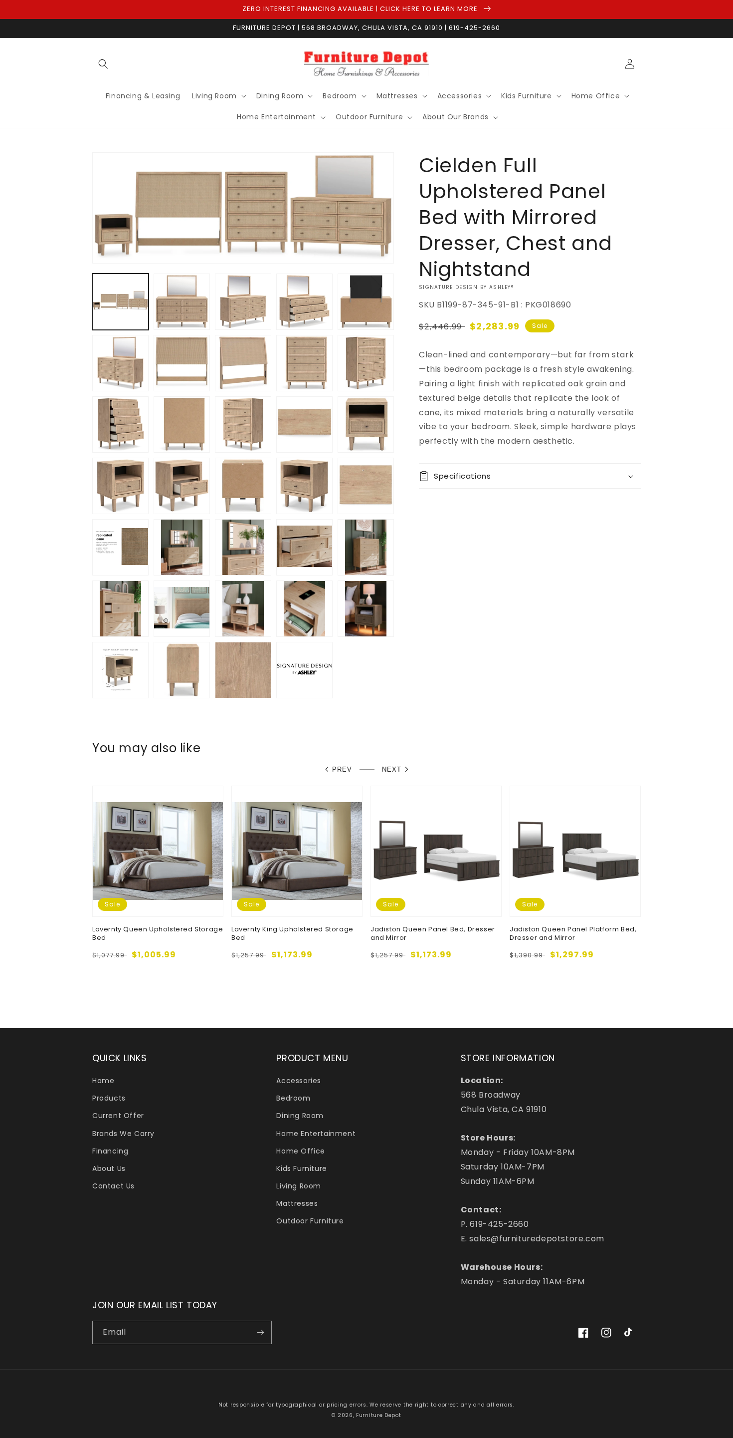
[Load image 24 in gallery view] (304, 547)
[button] (103, 64)
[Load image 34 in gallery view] (304, 670)
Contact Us (113, 1186)
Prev (342, 769)
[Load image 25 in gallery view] (366, 547)
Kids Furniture (301, 1168)
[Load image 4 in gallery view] (304, 302)
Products (109, 1098)
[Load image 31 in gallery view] (120, 670)
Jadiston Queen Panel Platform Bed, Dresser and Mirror (573, 933)
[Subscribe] (260, 1332)
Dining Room (300, 1116)
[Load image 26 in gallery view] (120, 608)
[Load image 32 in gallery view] (182, 670)
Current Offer (118, 1116)
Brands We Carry (123, 1134)
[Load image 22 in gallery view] (182, 547)
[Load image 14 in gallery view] (304, 424)
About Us (109, 1168)
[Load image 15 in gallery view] (366, 424)
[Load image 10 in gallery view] (366, 363)
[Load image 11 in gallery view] (120, 424)
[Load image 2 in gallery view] (182, 302)
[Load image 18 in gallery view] (243, 486)
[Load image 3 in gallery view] (243, 302)
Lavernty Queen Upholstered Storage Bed (157, 933)
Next (391, 769)
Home (103, 1081)
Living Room (298, 1186)
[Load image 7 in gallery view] (182, 363)
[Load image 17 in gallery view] (182, 486)
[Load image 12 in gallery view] (182, 424)
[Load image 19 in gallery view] (304, 486)
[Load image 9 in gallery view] (304, 363)
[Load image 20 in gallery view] (366, 486)
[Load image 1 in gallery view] (120, 302)
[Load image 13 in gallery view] (243, 424)
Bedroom (293, 1098)
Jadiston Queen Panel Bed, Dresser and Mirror (432, 933)
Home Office (300, 1151)
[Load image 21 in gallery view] (120, 547)
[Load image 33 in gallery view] (243, 670)
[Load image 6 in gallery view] (120, 363)
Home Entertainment (316, 1134)
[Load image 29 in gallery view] (304, 608)
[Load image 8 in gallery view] (243, 363)
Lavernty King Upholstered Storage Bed (292, 933)
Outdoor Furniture (310, 1221)
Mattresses (297, 1203)
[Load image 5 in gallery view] (366, 302)
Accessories (298, 1081)
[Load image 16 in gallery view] (120, 486)
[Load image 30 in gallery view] (366, 608)
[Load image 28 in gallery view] (243, 608)
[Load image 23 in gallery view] (243, 547)
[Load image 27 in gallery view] (182, 608)
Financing (110, 1151)
